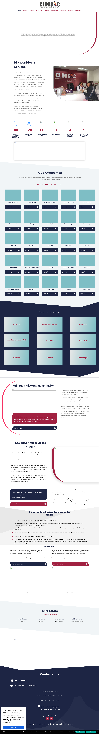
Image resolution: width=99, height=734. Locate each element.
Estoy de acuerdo (80, 731)
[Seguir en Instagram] (51, 718)
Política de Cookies (90, 731)
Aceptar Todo (13, 727)
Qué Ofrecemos (39, 10)
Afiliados (47, 10)
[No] (97, 732)
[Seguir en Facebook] (47, 718)
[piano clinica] (28, 568)
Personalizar (7, 725)
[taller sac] (70, 568)
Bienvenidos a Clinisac (28, 10)
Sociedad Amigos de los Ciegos (58, 10)
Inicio (19, 10)
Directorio (70, 10)
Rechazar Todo (19, 725)
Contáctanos (78, 10)
